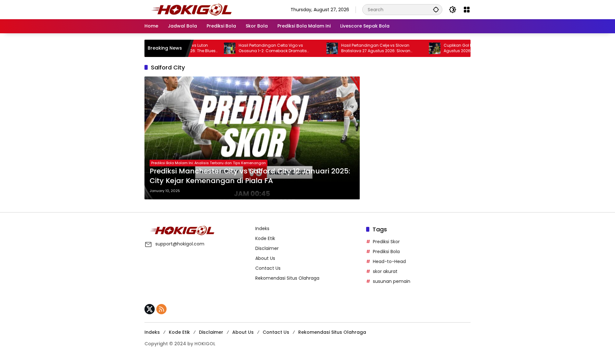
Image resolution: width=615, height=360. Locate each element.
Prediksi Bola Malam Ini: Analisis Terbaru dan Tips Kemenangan (208, 162)
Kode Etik (265, 238)
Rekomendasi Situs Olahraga (287, 278)
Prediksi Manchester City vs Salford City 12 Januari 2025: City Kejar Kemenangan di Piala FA (250, 176)
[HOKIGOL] (191, 9)
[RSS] (161, 309)
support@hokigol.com (179, 244)
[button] (436, 9)
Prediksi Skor (386, 241)
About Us (265, 258)
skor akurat (385, 271)
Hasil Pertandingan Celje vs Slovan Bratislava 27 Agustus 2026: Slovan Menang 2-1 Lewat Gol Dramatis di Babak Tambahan (369, 48)
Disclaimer (267, 248)
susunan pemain (391, 281)
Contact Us (268, 268)
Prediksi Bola (386, 251)
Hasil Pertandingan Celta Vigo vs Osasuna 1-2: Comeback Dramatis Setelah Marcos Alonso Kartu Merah (261, 48)
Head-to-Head (389, 261)
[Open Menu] (467, 9)
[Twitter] (149, 309)
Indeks (262, 228)
